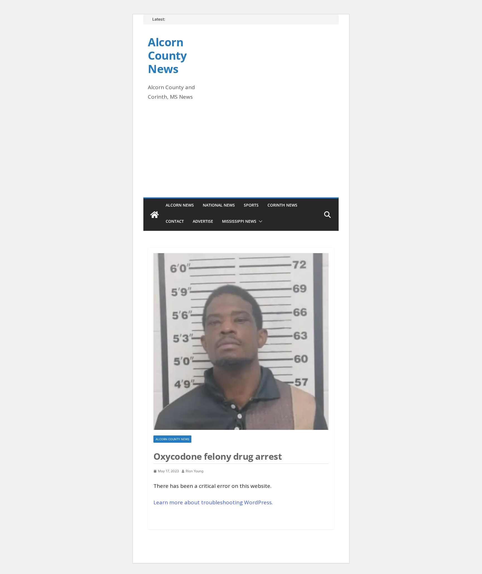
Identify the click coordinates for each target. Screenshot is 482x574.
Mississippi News (239, 221)
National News (219, 205)
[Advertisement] (241, 156)
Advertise (203, 221)
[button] (259, 221)
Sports (251, 205)
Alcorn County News (167, 55)
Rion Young (194, 471)
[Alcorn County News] (154, 214)
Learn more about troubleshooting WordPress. (213, 502)
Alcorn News (180, 205)
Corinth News (282, 205)
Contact (175, 221)
